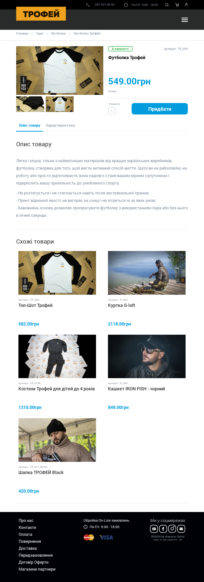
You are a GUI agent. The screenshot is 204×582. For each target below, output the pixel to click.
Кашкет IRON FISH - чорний (136, 389)
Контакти (27, 527)
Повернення (30, 541)
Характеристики (60, 125)
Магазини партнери (37, 569)
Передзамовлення (36, 555)
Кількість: (115, 104)
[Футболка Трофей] (59, 70)
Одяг (39, 33)
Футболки (58, 33)
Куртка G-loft (121, 305)
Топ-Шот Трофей (35, 305)
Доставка (28, 548)
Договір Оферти (34, 562)
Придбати (159, 109)
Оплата (25, 534)
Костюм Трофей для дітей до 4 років (56, 389)
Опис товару (29, 125)
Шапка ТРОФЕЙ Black (40, 472)
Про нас (26, 520)
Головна (22, 33)
